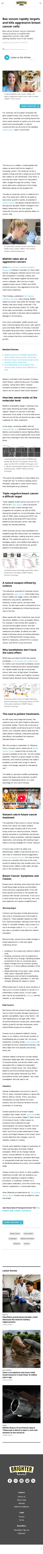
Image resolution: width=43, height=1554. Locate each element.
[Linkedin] (21, 1481)
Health (5, 1315)
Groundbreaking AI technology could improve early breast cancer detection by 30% (20, 367)
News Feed (21, 1500)
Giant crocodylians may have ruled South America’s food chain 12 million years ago (20, 1374)
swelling (29, 995)
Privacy (22, 1517)
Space (5, 1425)
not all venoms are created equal (25, 661)
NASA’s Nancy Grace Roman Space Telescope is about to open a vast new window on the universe (20, 1430)
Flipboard (21, 1533)
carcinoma (30, 1114)
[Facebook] (10, 1481)
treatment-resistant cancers (13, 857)
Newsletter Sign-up (21, 1530)
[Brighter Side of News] (21, 3)
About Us (21, 1497)
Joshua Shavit (8, 1380)
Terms (21, 1520)
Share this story (28, 106)
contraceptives (31, 1042)
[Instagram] (16, 1481)
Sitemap (21, 1503)
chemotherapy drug (10, 429)
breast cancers (17, 505)
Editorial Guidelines (21, 1507)
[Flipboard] (27, 1481)
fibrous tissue (28, 927)
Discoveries (7, 1370)
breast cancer (8, 130)
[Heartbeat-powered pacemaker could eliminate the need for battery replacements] (21, 1294)
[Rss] (33, 1481)
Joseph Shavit (8, 1324)
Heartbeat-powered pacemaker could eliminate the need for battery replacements (20, 1319)
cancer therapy (9, 203)
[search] (40, 3)
